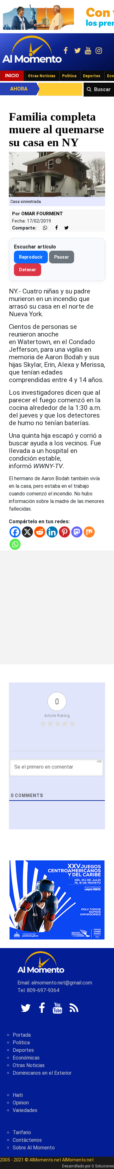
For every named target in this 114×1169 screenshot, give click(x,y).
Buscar (102, 89)
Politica (21, 1043)
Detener (27, 269)
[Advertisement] (57, 607)
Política (69, 76)
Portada (22, 1035)
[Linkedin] (52, 531)
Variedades (25, 1110)
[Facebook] (15, 531)
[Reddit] (39, 531)
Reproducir (31, 257)
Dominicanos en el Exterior (42, 1073)
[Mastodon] (76, 531)
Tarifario (22, 1132)
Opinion (21, 1103)
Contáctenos (27, 1140)
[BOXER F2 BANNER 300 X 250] (57, 899)
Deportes (91, 76)
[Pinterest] (64, 531)
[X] (27, 531)
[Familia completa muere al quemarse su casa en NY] (57, 174)
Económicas (26, 1058)
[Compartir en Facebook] (53, 228)
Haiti (18, 1095)
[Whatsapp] (15, 544)
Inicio (12, 76)
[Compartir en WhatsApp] (42, 228)
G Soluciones (103, 1166)
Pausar (61, 257)
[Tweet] (64, 228)
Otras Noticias (41, 76)
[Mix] (89, 531)
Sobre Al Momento (34, 1148)
